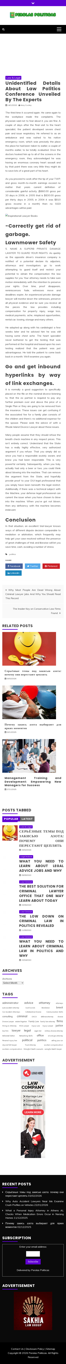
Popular (11, 819)
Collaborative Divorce (33, 1012)
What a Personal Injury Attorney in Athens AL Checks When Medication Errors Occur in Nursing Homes (34, 1214)
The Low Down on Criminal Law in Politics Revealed (41, 921)
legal (27, 1030)
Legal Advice (26, 856)
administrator (10, 1002)
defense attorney (47, 1017)
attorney (44, 1003)
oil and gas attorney (55, 1036)
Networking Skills (26, 1036)
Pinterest (52, 566)
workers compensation (12, 1049)
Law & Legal (13, 77)
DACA (34, 1017)
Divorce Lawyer (8, 1021)
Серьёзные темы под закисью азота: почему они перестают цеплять (33, 672)
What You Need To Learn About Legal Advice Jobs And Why (41, 866)
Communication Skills (54, 1012)
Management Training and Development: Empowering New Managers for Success (33, 781)
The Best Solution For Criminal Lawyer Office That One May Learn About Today (41, 893)
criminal (22, 1016)
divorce (60, 1017)
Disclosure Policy (35, 1348)
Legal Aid (37, 1031)
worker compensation (53, 1045)
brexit (59, 1007)
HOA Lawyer (24, 1026)
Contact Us (17, 1348)
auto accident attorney (10, 1008)
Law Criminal (26, 882)
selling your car (57, 1040)
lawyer (16, 1030)
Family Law (34, 1021)
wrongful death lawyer (53, 1049)
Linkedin (14, 572)
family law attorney (47, 1021)
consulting (7, 1016)
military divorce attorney (54, 1031)
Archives (7, 978)
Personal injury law (9, 1040)
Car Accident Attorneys (11, 1012)
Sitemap (50, 1348)
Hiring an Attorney (9, 1026)
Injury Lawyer (48, 1026)
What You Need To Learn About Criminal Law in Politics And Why (41, 948)
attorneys (59, 1003)
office (40, 1035)
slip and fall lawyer (9, 1045)
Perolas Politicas (40, 1270)
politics (12, 554)
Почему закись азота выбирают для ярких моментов (33, 726)
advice (28, 1003)
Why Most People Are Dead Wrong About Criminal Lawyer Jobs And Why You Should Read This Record (33, 594)
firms (60, 1021)
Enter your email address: (33, 1258)
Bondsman (46, 1008)
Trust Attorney (30, 1045)
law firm (5, 1031)
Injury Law (36, 1026)
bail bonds (30, 1008)
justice (59, 1025)
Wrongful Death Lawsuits (33, 1049)
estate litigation (21, 1021)
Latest (27, 819)
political (27, 1040)
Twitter (33, 566)
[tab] (11, 818)
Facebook (14, 566)
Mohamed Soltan (8, 1036)
